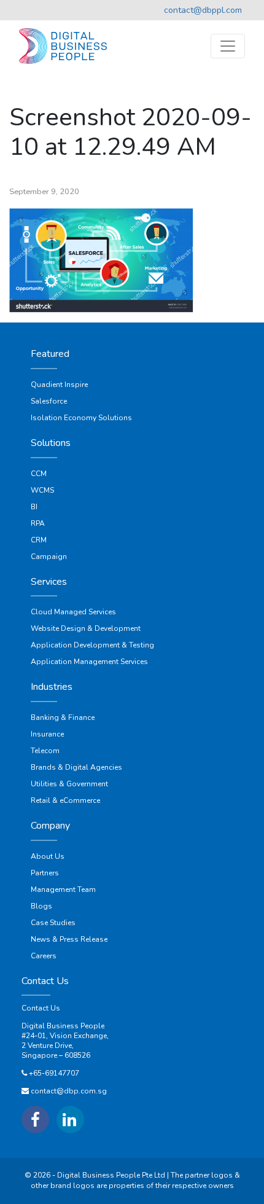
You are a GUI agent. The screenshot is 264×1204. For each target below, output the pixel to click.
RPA (38, 523)
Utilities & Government (69, 784)
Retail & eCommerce (65, 800)
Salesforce (49, 401)
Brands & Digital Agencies (76, 767)
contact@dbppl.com (203, 10)
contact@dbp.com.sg (69, 1091)
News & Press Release (69, 939)
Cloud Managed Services (73, 612)
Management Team (63, 889)
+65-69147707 (54, 1073)
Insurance (47, 734)
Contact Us (40, 1008)
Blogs (41, 906)
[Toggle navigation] (228, 46)
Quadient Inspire (59, 384)
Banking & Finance (63, 717)
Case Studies (53, 923)
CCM (39, 474)
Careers (43, 956)
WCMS (42, 490)
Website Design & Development (86, 628)
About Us (47, 856)
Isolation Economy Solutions (81, 418)
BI (34, 507)
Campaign (49, 556)
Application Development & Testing (92, 645)
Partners (45, 873)
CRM (39, 540)
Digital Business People (62, 1026)
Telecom (45, 751)
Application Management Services (89, 661)
